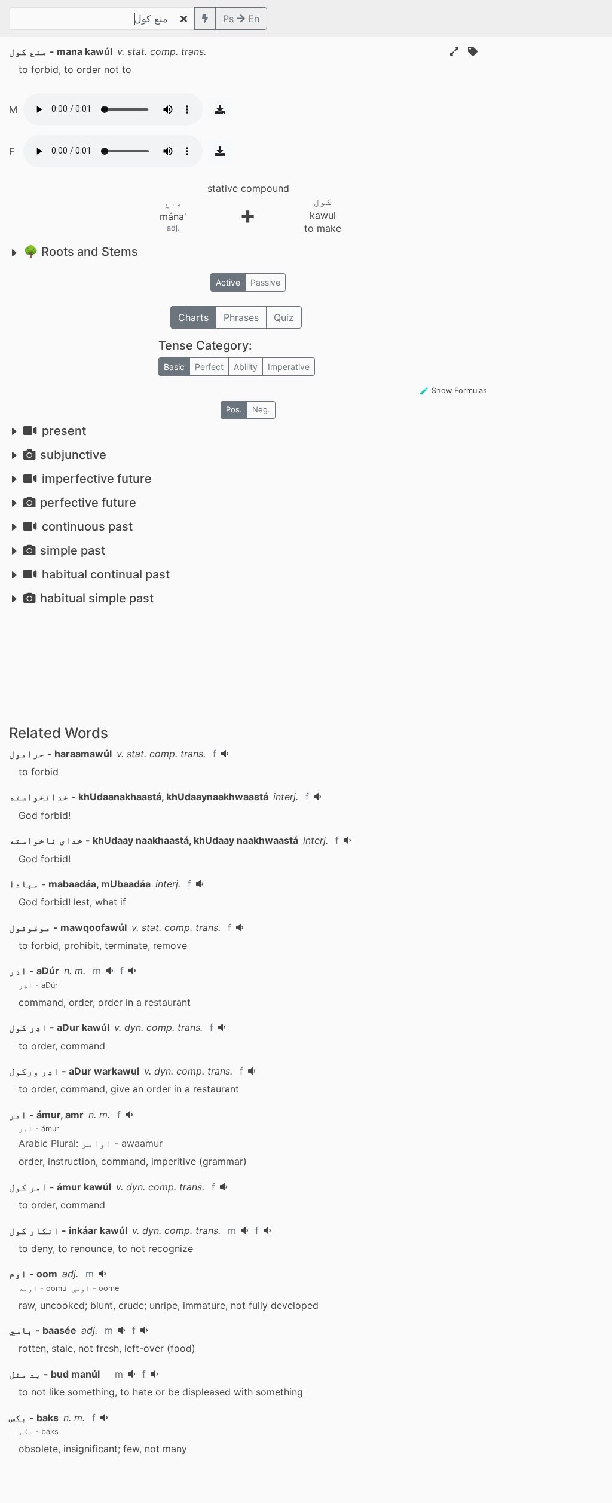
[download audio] (219, 109)
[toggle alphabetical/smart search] (205, 18)
